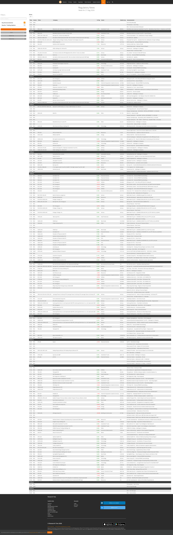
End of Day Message (131, 22)
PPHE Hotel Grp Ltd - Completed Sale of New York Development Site (142, 471)
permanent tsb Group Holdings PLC (61, 268)
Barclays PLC (56, 165)
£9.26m (122, 329)
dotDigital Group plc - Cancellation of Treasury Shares (139, 439)
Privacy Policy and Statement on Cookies (62, 526)
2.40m (121, 134)
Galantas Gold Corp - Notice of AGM (135, 44)
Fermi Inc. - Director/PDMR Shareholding (136, 55)
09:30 (30, 326)
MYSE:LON (40, 285)
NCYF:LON (40, 70)
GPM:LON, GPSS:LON (42, 398)
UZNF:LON (40, 477)
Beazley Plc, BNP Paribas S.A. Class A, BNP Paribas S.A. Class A (67, 106)
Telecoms (103, 236)
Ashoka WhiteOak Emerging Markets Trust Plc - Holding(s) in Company (143, 320)
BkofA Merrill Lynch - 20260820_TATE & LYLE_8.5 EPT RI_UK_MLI (141, 216)
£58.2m (122, 91)
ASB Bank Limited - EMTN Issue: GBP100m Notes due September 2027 (143, 417)
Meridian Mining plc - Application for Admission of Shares (140, 197)
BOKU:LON (40, 270)
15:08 (30, 100)
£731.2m (122, 374)
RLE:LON (40, 400)
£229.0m (122, 154)
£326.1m (122, 270)
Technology (103, 63)
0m (121, 264)
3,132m (122, 234)
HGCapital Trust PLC (57, 160)
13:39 (30, 139)
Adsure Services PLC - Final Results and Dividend (138, 432)
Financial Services (105, 160)
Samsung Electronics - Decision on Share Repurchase (139, 311)
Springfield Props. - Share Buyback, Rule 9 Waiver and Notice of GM (142, 454)
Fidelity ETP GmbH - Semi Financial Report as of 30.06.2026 (140, 350)
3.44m (121, 432)
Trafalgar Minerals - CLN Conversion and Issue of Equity (139, 443)
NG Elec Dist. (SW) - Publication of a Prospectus (137, 193)
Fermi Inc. (55, 55)
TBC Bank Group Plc (57, 337)
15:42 (30, 83)
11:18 (30, 216)
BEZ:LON (40, 59)
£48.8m (122, 275)
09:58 (30, 318)
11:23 (30, 195)
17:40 (30, 39)
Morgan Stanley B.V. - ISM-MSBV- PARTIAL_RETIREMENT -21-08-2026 (142, 115)
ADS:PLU (40, 432)
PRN (34, 24)
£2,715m (122, 42)
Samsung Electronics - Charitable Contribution (137, 303)
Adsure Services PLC (57, 432)
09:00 (30, 337)
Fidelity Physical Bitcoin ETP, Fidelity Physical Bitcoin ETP (65, 350)
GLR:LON (40, 162)
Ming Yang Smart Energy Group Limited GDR (63, 285)
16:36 (30, 65)
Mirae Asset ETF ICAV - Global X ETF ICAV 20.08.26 (138, 346)
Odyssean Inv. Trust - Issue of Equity (135, 87)
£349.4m (122, 70)
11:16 (30, 221)
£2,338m (122, 357)
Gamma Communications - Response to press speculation (140, 260)
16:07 (30, 74)
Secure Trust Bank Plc (58, 74)
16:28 (30, 70)
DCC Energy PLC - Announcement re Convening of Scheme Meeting (142, 408)
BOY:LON (40, 141)
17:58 (30, 33)
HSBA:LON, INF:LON (42, 48)
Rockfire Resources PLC (58, 307)
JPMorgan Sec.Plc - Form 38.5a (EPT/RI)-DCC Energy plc (139, 182)
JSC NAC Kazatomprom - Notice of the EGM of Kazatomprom (140, 480)
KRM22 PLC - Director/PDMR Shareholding (136, 324)
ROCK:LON (40, 307)
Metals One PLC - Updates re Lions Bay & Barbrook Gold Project (141, 156)
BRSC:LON (40, 378)
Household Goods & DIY (106, 326)
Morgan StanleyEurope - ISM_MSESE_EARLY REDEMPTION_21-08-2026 (142, 117)
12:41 (30, 158)
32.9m (121, 428)
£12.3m (122, 93)
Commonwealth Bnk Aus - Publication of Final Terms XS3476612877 (142, 391)
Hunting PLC (56, 68)
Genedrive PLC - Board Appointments (135, 475)
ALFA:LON (40, 126)
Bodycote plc (56, 141)
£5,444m (122, 78)
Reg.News (80, 2)
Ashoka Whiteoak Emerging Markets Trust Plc (63, 320)
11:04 (30, 249)
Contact (75, 506)
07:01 (30, 374)
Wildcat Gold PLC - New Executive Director (136, 134)
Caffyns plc (55, 93)
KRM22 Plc (55, 324)
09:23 (30, 329)
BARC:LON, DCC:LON (42, 201)
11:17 (30, 219)
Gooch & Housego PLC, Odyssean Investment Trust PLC (65, 147)
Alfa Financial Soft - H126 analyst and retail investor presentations (142, 126)
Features (65, 2)
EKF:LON (40, 376)
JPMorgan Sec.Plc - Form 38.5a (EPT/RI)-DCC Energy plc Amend (141, 78)
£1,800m (122, 423)
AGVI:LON (40, 426)
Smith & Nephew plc (57, 158)
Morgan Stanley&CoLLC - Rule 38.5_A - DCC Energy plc (139, 318)
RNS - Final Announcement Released (135, 27)
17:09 (30, 57)
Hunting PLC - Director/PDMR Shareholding (137, 68)
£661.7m (122, 354)
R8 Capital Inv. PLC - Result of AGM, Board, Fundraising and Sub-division (143, 139)
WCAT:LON (40, 134)
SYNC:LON (40, 354)
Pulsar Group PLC (57, 458)
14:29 (30, 111)
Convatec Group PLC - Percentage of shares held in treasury (140, 255)
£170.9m (122, 33)
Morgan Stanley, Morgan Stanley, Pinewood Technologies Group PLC (68, 39)
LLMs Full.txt (50, 516)
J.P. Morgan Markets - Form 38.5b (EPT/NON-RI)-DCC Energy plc (141, 206)
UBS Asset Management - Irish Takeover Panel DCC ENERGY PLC (141, 96)
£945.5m (122, 404)
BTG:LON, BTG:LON (42, 301)
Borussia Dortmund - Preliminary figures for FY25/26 (139, 253)
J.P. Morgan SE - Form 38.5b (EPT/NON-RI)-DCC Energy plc (140, 188)
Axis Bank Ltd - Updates (132, 37)
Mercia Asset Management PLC (60, 456)
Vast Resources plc (57, 272)
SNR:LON (40, 85)
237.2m (122, 469)
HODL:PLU (40, 467)
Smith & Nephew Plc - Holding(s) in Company (137, 158)
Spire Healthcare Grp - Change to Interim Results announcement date (143, 473)
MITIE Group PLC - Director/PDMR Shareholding (137, 42)
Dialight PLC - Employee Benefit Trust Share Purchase (139, 393)
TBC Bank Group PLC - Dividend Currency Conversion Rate (140, 337)
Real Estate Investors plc (58, 400)
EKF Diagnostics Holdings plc (59, 376)
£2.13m (122, 72)
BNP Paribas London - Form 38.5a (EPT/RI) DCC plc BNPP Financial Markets (143, 184)
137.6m (122, 247)
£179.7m (122, 44)
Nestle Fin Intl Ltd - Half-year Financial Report (137, 290)
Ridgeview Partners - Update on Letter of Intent (137, 63)
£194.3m (122, 342)
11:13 (30, 231)
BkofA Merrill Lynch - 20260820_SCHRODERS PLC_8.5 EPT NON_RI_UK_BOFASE (144, 231)
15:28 (30, 93)
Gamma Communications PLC (59, 236)
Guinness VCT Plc (57, 80)
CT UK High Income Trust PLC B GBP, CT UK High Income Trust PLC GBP (69, 167)
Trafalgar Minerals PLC (58, 443)
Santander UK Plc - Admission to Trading (136, 219)
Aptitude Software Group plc (59, 251)
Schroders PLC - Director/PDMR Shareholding (137, 175)
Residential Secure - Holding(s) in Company (137, 121)
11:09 (30, 244)
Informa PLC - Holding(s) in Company (135, 48)
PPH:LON (40, 471)
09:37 (30, 322)
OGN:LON (40, 223)
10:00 (30, 307)
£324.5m (122, 87)
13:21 (30, 145)
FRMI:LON (40, 55)
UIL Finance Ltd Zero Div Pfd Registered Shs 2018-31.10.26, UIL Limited (69, 52)
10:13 (30, 298)
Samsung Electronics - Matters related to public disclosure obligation (142, 322)
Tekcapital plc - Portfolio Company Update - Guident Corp (140, 395)
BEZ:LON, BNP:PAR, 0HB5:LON (44, 106)
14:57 (30, 106)
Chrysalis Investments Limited (60, 402)
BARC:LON (40, 165)
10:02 (30, 305)
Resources (103, 44)
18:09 (30, 29)
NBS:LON (40, 89)
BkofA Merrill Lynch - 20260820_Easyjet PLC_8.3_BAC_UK (139, 195)
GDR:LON (40, 475)
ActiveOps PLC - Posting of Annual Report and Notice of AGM (140, 247)
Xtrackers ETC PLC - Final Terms (134, 234)
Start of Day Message (132, 486)
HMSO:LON (40, 169)
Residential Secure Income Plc (60, 121)
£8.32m (122, 162)
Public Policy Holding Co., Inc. (59, 469)
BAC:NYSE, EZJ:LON (42, 195)
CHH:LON (40, 326)
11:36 (30, 184)
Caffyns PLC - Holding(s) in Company (135, 93)
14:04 (30, 121)
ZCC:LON (40, 452)
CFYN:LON (40, 93)
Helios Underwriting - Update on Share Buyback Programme (140, 430)
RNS (34, 27)
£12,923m (122, 221)
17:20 (30, 46)
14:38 (30, 108)
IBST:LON (40, 98)
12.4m (121, 132)
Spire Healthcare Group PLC (59, 404)
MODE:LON (40, 139)
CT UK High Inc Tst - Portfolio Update (135, 167)
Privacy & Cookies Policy (33, 532)
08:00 (30, 352)
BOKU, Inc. (55, 270)
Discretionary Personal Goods (108, 264)
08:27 (30, 344)
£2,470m (122, 216)
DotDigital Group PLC (58, 439)
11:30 (30, 193)
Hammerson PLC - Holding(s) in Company (136, 169)
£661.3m (122, 471)
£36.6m (122, 387)
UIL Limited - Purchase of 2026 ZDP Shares (136, 52)
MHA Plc (55, 113)
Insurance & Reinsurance (107, 59)
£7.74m (122, 413)
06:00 (30, 484)
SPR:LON (40, 454)
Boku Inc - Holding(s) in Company (134, 270)
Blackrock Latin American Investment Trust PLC (63, 29)
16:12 (30, 72)
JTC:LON (40, 357)
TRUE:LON (40, 460)
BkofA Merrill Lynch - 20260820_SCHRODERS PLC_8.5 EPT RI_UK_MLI (142, 240)
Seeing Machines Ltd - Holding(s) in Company (137, 154)
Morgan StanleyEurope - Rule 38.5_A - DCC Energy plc (139, 305)
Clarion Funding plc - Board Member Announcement (139, 361)
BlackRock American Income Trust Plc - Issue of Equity (139, 33)
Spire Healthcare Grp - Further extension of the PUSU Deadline (141, 404)
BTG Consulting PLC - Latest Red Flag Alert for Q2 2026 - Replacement (142, 301)
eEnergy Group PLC (57, 413)
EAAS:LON (40, 413)
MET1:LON (40, 156)
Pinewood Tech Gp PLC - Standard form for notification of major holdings (143, 39)
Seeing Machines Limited (58, 154)
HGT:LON (40, 160)
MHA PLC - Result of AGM (132, 113)
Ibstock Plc (55, 98)
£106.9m (122, 376)
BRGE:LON (40, 380)
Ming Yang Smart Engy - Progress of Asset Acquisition (139, 285)
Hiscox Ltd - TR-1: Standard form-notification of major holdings (141, 190)
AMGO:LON (40, 387)
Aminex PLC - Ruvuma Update (133, 91)
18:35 (30, 22)
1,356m (122, 89)
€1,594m (122, 268)
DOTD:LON (40, 439)
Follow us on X (114, 507)
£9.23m (122, 443)
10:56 (30, 268)
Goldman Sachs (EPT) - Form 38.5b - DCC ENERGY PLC (139, 283)
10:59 (30, 264)
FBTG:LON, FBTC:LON (42, 350)
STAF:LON (40, 275)
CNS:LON (40, 462)
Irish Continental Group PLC (59, 298)
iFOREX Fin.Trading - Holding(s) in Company (137, 428)
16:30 (30, 68)
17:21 (30, 44)
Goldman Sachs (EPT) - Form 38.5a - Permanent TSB (138, 279)
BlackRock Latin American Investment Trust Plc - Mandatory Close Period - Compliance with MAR (149, 29)
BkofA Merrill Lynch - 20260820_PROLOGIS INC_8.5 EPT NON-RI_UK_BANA (143, 212)
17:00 (30, 59)
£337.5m (122, 98)
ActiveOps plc (56, 247)
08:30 (30, 342)
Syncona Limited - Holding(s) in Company (136, 354)
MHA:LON (40, 113)
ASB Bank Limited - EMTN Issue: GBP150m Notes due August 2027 (142, 415)
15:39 (30, 87)
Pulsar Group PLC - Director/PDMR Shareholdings (138, 458)
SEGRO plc (55, 221)
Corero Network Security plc (59, 462)
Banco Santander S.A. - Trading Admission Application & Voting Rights (143, 335)
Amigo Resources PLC (58, 387)
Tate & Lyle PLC (56, 216)
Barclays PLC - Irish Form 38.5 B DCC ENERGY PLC (138, 201)
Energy (102, 68)
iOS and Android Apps (53, 512)
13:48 (30, 132)
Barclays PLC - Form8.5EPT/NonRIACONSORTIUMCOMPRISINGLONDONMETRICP (145, 266)
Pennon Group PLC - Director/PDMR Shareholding (138, 145)
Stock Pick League (52, 510)
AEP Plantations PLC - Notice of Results (135, 374)
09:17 (30, 333)
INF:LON (40, 143)
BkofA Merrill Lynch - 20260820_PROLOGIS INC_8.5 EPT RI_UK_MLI (141, 208)
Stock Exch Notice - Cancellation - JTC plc (136, 357)
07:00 (30, 378)
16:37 (30, 63)
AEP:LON (40, 374)
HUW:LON (40, 430)
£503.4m (122, 126)
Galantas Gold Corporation (59, 44)
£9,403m (122, 175)
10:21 (30, 296)
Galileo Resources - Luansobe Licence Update (137, 162)
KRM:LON (40, 324)
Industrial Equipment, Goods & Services (110, 83)
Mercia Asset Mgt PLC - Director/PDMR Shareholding (139, 456)
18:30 (30, 24)
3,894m (122, 55)
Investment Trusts (105, 29)
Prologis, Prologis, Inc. (58, 199)
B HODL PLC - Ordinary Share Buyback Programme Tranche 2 (141, 467)
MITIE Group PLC (57, 42)
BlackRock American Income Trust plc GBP (62, 33)
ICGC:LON (40, 298)
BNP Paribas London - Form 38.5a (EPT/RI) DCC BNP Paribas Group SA (142, 186)
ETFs (102, 234)
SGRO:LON (40, 221)
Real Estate (103, 55)
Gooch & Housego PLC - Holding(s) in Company (137, 147)
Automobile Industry (106, 154)
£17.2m (122, 324)
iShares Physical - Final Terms (133, 203)
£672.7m (122, 378)
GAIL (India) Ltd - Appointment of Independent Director (139, 370)
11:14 (30, 229)
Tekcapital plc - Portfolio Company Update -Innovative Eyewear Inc (142, 372)
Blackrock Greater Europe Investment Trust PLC (63, 380)
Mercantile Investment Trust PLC (60, 423)
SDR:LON (40, 175)
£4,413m (122, 255)
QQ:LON (40, 83)
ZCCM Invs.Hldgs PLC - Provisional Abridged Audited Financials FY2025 (143, 452)
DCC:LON (40, 78)
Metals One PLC (56, 156)
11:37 (30, 182)
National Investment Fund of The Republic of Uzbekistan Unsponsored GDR (70, 477)
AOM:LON (40, 247)
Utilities (103, 78)
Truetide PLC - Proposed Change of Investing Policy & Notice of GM (142, 460)
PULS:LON (40, 458)
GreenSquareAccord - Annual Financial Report (137, 108)
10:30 (30, 285)
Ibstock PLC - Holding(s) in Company (135, 98)
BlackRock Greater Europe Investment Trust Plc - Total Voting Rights (142, 380)
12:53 (30, 154)
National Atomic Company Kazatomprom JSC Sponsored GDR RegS (68, 419)
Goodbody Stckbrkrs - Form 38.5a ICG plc (136, 298)
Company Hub (51, 509)
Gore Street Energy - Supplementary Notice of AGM (138, 449)
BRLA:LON (40, 29)
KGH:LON (40, 421)
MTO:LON (40, 42)
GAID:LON (40, 370)
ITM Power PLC (56, 385)
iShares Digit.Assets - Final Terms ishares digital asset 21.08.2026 (142, 130)
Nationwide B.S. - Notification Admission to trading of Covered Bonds (142, 89)
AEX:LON (40, 91)
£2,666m (122, 337)
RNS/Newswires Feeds (53, 506)
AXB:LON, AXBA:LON (42, 37)
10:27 (30, 292)
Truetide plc (56, 460)
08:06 (30, 350)
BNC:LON (40, 335)
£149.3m (122, 421)
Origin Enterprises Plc (58, 223)
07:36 (30, 370)
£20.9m (122, 475)
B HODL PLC (55, 467)
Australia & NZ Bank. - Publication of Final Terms (138, 348)
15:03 (30, 102)
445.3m (122, 197)
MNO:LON (40, 197)
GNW (34, 22)
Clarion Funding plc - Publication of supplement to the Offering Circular (143, 137)
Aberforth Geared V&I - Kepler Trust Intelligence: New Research (141, 426)
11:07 (30, 247)
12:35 (30, 160)
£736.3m (122, 385)
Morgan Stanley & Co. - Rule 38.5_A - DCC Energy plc (139, 313)
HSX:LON (40, 190)
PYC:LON (40, 72)
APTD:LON (40, 251)
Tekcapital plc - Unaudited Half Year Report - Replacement (140, 329)
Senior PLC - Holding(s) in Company (135, 85)
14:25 (30, 115)
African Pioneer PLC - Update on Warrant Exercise (138, 132)
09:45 (30, 320)
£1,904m (122, 160)
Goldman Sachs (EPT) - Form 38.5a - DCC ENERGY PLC (139, 281)
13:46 (30, 134)
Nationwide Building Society (59, 89)
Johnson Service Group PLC (59, 100)
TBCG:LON (40, 337)
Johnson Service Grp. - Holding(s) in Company (137, 100)
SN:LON (39, 158)
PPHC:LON (40, 469)
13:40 (30, 137)
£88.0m (122, 29)
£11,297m (122, 143)
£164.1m (122, 439)
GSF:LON (40, 449)
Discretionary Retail (105, 93)
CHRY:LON (40, 402)
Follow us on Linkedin (114, 503)
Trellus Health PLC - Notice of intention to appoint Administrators (142, 445)
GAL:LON (40, 44)
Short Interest (88, 2)
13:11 (30, 147)
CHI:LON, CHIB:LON (42, 167)
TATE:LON (40, 216)
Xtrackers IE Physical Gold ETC (60, 234)
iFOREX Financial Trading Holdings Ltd (61, 428)
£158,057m (122, 335)
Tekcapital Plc (56, 329)
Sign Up (108, 2)
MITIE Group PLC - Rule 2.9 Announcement (136, 309)
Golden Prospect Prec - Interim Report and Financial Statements (141, 398)
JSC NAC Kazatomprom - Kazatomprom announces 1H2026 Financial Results (144, 419)
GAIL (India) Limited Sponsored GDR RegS (62, 370)
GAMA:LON (40, 236)
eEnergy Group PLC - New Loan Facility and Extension (139, 413)
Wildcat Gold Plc (56, 134)
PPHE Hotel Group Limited (59, 471)
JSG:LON (40, 100)
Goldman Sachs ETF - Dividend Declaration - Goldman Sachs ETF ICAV (142, 171)
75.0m (121, 320)
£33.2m (122, 458)
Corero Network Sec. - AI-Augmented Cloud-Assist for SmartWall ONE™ (143, 462)
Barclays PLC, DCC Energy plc (59, 201)
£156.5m (122, 430)
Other (102, 42)
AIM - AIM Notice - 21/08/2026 (133, 352)
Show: (30, 14)
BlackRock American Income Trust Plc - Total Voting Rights (140, 383)
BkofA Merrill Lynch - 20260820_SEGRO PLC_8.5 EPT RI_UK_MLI (141, 229)
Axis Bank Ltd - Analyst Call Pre (134, 102)
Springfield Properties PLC (59, 454)
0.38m (121, 139)
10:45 (30, 272)
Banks (102, 74)
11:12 (30, 238)
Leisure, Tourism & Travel (107, 471)
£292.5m (122, 74)
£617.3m (122, 68)
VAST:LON (40, 272)
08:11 (30, 348)
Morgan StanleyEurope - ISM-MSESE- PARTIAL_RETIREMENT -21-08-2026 (143, 111)
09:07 (30, 335)
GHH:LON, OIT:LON (42, 147)
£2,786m (122, 83)
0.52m (121, 445)
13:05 (30, 149)
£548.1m (122, 380)
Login (103, 2)
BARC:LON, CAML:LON (43, 35)
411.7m (122, 113)
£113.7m (122, 456)
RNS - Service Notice (131, 493)
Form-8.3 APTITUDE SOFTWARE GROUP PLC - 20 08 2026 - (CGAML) (142, 251)
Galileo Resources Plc (58, 162)
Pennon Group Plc (57, 145)
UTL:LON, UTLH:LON (42, 52)
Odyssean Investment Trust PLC (60, 87)
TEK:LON (40, 329)
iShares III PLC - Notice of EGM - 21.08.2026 (136, 124)
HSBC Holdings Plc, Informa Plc (60, 48)
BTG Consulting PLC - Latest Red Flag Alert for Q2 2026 (139, 447)
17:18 (30, 48)
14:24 (30, 119)
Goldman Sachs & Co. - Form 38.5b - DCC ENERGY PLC (139, 277)
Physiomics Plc (56, 72)
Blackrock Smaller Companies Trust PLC (62, 378)
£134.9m (122, 454)
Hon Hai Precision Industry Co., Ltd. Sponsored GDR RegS (66, 264)
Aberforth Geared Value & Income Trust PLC (63, 426)
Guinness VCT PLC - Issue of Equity (135, 80)
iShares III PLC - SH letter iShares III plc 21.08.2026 (138, 292)
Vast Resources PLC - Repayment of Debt (136, 272)
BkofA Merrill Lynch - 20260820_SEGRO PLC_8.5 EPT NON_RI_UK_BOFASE (143, 221)
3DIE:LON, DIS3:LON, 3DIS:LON (45, 294)
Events (74, 2)
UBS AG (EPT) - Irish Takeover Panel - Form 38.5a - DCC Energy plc (141, 257)
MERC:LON (40, 456)
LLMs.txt (49, 514)
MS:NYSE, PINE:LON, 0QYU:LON (45, 39)
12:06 (30, 167)
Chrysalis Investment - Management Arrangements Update (140, 402)
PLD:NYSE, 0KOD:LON (43, 199)
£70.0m (122, 272)
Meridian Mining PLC (58, 197)
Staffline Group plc (57, 275)
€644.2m (122, 298)
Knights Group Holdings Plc (59, 421)
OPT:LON (40, 436)
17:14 (30, 52)
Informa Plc (55, 143)
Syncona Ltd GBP (57, 354)
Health (102, 158)
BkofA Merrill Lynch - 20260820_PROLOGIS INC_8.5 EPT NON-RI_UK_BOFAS (143, 199)
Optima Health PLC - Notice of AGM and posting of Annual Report (142, 436)
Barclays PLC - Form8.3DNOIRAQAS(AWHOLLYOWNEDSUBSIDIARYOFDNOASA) (144, 165)
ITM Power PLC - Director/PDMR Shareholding (137, 385)
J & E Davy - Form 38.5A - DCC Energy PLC (136, 249)
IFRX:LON (40, 428)
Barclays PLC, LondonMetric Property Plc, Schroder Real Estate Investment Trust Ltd (72, 266)
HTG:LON (40, 68)
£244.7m (122, 449)
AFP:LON (40, 132)
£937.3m (122, 236)
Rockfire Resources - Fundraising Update (136, 307)
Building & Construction (106, 98)
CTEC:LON (40, 255)
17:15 (30, 50)
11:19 (30, 214)
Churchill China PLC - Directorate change (136, 326)
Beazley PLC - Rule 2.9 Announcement (135, 59)
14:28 (30, 113)
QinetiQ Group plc (57, 83)
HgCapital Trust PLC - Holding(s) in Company (137, 160)
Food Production (105, 216)
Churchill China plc (57, 326)
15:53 (30, 80)
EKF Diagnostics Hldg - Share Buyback (135, 376)
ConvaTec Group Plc (57, 255)
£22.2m (122, 121)
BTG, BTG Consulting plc (58, 301)
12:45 (30, 156)
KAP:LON (40, 419)
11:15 (30, 225)
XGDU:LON (40, 234)
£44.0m (122, 326)
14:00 (30, 126)
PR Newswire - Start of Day (133, 484)
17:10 (30, 55)
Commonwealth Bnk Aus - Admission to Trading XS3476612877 (141, 434)
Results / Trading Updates (9, 25)
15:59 (30, 78)
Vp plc (54, 342)
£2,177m (122, 145)
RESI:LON (40, 121)
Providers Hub (51, 507)
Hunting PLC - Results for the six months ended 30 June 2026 (141, 406)
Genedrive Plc (56, 475)
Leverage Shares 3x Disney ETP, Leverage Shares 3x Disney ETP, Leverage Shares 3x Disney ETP (74, 294)
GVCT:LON (40, 80)
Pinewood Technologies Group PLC (61, 63)
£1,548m (122, 141)
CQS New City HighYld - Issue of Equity (135, 70)
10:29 (30, 290)
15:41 (30, 85)
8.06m (121, 467)
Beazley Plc (55, 59)
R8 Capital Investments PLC (59, 139)
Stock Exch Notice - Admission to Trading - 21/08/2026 (139, 363)
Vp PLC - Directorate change (133, 342)
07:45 (30, 367)
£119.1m (122, 251)
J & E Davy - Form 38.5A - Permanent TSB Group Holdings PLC (141, 268)
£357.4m (122, 402)
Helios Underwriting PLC (58, 430)
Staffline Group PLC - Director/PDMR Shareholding (138, 275)
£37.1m (122, 462)
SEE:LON (40, 154)
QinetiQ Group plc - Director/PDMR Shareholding (138, 83)
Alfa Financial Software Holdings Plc (61, 126)
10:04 (30, 301)
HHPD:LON (40, 264)
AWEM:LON (40, 320)
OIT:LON (40, 87)
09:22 (30, 331)
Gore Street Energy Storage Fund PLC (61, 449)
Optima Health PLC (57, 436)
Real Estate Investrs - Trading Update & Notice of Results (140, 400)
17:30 (30, 42)
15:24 (30, 98)
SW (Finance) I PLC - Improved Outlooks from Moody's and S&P (141, 331)
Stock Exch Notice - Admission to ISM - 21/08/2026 (138, 359)
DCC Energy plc (56, 78)
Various (103, 35)
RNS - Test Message (131, 490)
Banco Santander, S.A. (58, 335)
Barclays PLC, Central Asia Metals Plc (61, 35)
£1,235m (122, 85)
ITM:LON (40, 385)
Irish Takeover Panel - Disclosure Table (135, 333)
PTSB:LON (40, 268)
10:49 (30, 270)
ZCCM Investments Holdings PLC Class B (62, 452)
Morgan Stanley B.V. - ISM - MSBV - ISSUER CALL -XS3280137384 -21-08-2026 (144, 119)
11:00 (30, 251)
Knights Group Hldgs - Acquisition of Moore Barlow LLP (139, 421)
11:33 (30, 190)
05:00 (30, 490)
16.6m (121, 156)
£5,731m (122, 190)
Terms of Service (43, 532)
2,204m (122, 169)
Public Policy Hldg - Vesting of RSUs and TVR (137, 469)
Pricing (70, 2)
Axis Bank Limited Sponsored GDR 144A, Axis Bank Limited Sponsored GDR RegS (71, 37)
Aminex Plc (55, 91)
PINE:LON (40, 63)
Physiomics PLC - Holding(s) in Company (136, 72)
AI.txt (49, 513)
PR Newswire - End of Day (133, 24)
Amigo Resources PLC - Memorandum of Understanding (139, 387)
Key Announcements (7, 22)
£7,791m (122, 59)
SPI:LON (39, 404)
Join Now (76, 505)
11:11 (30, 240)
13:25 (30, 143)
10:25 (30, 294)
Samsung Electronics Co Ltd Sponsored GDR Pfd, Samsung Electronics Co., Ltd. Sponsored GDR (74, 303)
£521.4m (122, 100)
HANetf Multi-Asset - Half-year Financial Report (137, 46)
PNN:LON (40, 145)
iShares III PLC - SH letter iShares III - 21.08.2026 (138, 296)
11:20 (30, 208)
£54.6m (122, 400)
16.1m (121, 80)
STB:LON (40, 74)
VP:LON (39, 342)
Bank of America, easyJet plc (59, 195)
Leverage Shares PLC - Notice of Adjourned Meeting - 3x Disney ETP (142, 294)
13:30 (30, 141)
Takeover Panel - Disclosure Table (134, 50)
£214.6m (122, 393)
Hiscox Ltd (55, 190)
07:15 (30, 372)
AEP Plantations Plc (57, 374)
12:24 (30, 165)
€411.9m (122, 223)
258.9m (122, 436)
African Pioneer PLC (57, 132)
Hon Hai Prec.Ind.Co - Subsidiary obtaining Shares (138, 264)
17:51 (30, 35)
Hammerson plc (56, 169)
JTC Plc (54, 357)
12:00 (30, 169)
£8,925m (122, 158)
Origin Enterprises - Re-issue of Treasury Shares (138, 223)
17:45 (30, 37)
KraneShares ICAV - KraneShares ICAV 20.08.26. (137, 344)
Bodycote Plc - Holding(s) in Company (135, 141)
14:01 (30, 124)
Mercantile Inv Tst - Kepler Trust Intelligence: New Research (140, 423)
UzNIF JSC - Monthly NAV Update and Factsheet (137, 477)
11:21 (30, 203)
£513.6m (122, 63)
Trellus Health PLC (57, 445)
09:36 (30, 324)
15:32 (30, 89)
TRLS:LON (40, 445)
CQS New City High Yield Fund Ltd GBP (61, 70)
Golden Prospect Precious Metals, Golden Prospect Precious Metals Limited (70, 398)
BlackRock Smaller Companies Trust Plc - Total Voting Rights (140, 378)
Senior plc (55, 85)
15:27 (30, 96)
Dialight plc (55, 393)
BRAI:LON (40, 33)
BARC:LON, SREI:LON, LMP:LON (45, 266)
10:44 (30, 279)
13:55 (30, 130)
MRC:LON (40, 423)
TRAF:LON (40, 443)
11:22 (30, 197)
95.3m (121, 426)
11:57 (30, 175)
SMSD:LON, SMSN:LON (43, 303)
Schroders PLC (56, 175)
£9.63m (122, 307)
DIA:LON (40, 393)
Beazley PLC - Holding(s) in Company (135, 65)
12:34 (30, 162)
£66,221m (122, 165)
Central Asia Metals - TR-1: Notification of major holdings (140, 35)
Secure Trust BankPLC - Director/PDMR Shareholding (139, 74)
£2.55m (122, 460)
